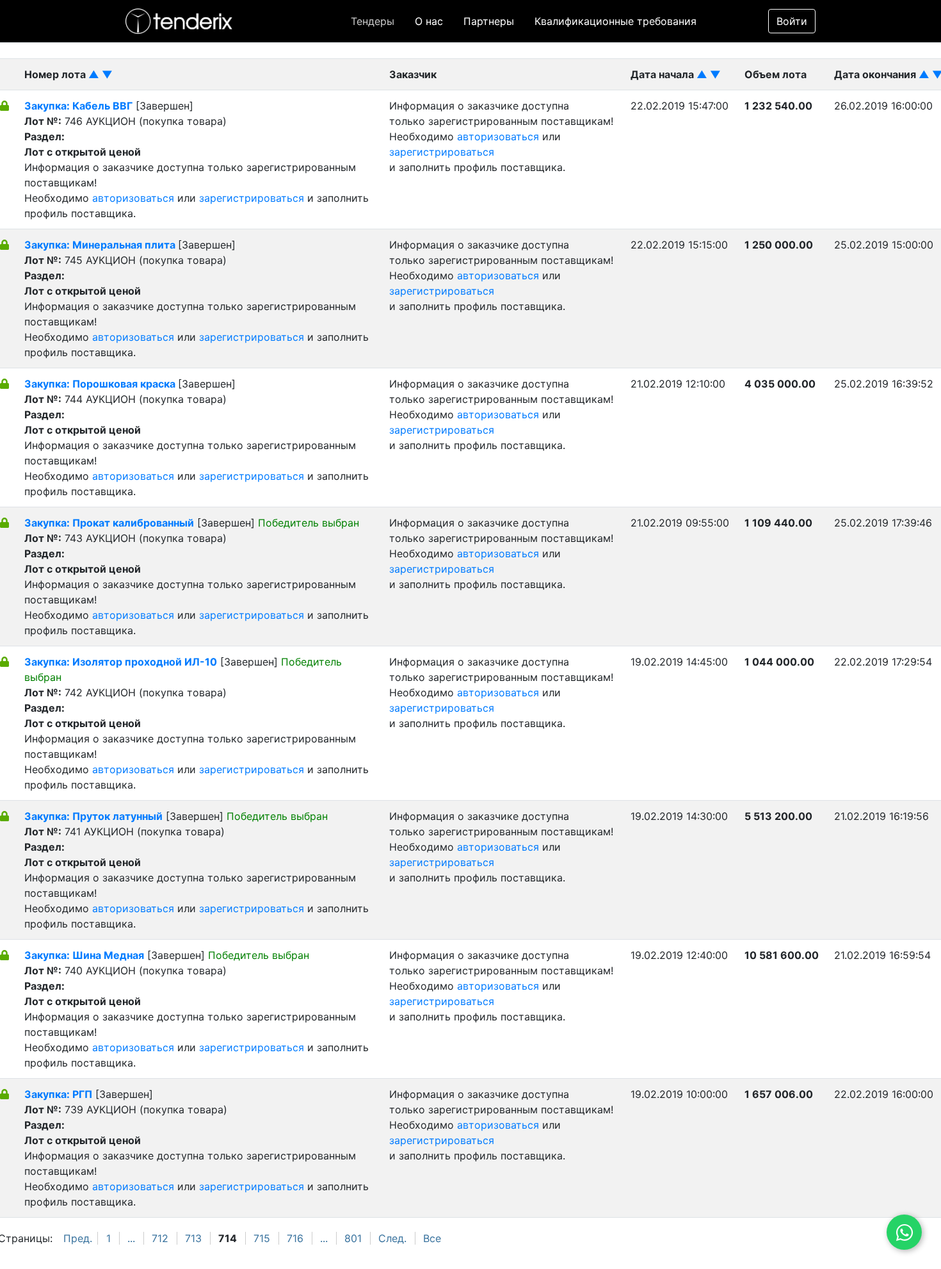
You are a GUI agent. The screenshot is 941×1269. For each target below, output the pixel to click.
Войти (791, 21)
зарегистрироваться (251, 198)
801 (353, 1238)
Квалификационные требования (615, 21)
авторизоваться (133, 198)
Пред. (77, 1238)
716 (295, 1238)
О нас (429, 21)
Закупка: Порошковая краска (101, 383)
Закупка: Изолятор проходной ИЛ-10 (120, 661)
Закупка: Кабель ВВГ (78, 105)
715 (261, 1238)
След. (392, 1238)
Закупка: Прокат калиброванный (109, 522)
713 (193, 1238)
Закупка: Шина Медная (84, 955)
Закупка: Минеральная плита (101, 244)
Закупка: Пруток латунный (93, 816)
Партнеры (488, 21)
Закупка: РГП (58, 1094)
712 (160, 1238)
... (131, 1238)
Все (432, 1238)
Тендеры (372, 21)
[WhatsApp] (904, 1232)
